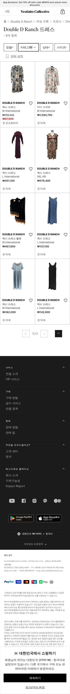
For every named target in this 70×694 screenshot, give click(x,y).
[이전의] (25, 333)
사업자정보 (7, 564)
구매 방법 (12, 398)
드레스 (57, 21)
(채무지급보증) (24, 595)
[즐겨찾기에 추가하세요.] (31, 103)
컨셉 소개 (12, 374)
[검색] (7, 11)
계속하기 (35, 678)
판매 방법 (12, 427)
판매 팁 (10, 432)
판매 (8, 421)
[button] (62, 11)
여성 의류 (42, 21)
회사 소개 (12, 475)
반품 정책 (12, 408)
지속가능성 (13, 480)
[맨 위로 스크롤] (58, 333)
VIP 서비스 (13, 379)
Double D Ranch (21, 21)
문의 (8, 456)
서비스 (9, 367)
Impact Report (15, 486)
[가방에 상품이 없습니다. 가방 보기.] (62, 11)
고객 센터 (12, 451)
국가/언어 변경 (35, 687)
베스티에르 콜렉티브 (17, 469)
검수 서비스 (13, 403)
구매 (8, 391)
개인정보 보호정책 (33, 544)
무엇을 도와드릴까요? (18, 445)
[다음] (44, 333)
